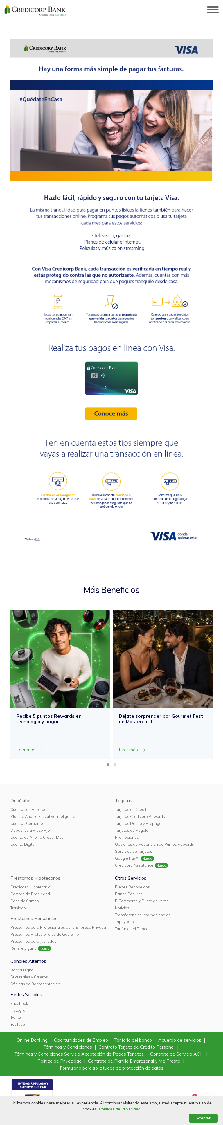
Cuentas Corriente (26, 823)
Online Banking (33, 1040)
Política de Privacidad (60, 1061)
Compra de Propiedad (30, 894)
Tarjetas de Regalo (131, 830)
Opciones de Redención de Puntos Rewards (154, 844)
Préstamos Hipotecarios (35, 878)
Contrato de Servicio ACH (177, 1054)
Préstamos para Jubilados (33, 941)
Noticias (122, 908)
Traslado (18, 908)
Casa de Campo (24, 901)
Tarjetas (123, 800)
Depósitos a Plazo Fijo (30, 830)
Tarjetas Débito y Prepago (138, 823)
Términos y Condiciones (68, 1047)
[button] (108, 765)
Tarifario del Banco (131, 928)
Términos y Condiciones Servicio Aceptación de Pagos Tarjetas (80, 1054)
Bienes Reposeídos (132, 887)
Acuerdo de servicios (180, 1040)
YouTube (17, 1024)
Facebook (19, 1003)
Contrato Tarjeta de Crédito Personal (137, 1047)
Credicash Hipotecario (30, 887)
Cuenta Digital (22, 844)
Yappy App (124, 921)
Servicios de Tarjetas (133, 851)
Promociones (127, 837)
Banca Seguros (129, 894)
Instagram (19, 1010)
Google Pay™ (127, 858)
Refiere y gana (23, 948)
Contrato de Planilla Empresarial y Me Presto (134, 1061)
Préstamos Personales (33, 918)
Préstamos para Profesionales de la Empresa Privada (58, 927)
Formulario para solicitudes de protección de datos (111, 1068)
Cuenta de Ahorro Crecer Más (37, 837)
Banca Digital (22, 970)
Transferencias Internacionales (142, 914)
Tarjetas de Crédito (132, 809)
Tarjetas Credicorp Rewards (140, 816)
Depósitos (21, 800)
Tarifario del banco (133, 1040)
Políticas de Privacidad (120, 1109)
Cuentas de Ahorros (28, 809)
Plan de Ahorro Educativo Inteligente (42, 816)
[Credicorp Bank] (35, 10)
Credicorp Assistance (134, 865)
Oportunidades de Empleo (81, 1040)
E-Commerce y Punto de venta (142, 901)
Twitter (16, 1017)
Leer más (26, 750)
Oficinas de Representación (35, 984)
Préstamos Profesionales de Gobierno (44, 934)
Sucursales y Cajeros (29, 977)
